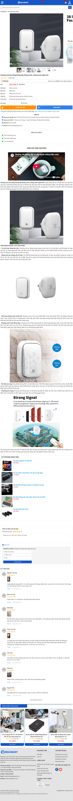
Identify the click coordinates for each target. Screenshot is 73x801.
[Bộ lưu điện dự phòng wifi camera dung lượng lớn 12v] (61, 721)
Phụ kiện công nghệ (13, 11)
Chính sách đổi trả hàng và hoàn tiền (44, 774)
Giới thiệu (39, 754)
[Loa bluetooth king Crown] (7, 513)
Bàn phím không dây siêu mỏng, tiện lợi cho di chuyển (29, 497)
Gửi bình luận (17, 562)
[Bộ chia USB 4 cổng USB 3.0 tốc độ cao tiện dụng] (7, 477)
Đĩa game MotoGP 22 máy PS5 (22, 461)
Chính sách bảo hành (43, 771)
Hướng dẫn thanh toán (61, 756)
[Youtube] (60, 769)
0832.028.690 (12, 123)
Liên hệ (39, 756)
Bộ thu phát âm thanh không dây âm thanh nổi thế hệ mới (36, 735)
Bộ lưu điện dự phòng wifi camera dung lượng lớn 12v (61, 735)
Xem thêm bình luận (35, 700)
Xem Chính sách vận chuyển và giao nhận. (47, 111)
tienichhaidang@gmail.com (14, 125)
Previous (3, 727)
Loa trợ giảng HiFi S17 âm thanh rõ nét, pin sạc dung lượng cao (12, 735)
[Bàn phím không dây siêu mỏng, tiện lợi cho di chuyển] (7, 501)
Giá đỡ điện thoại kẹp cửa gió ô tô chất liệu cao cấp (28, 485)
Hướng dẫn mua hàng (61, 754)
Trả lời (8, 589)
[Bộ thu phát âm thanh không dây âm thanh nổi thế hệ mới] (36, 721)
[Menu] (70, 3)
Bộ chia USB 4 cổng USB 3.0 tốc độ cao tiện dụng (28, 473)
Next (70, 727)
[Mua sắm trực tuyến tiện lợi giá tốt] (23, 2)
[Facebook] (56, 769)
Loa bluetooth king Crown (20, 509)
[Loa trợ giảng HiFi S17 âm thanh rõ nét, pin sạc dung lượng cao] (12, 721)
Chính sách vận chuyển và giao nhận (45, 765)
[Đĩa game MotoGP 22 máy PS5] (7, 465)
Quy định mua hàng (60, 759)
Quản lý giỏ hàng (59, 761)
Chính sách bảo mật (42, 768)
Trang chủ (3, 11)
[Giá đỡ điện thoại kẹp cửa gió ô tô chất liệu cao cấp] (7, 489)
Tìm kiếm (70, 7)
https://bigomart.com (12, 778)
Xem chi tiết (12, 744)
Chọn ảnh (7, 545)
